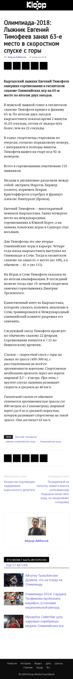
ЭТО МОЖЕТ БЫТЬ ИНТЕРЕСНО (26, 560)
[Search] (67, 5)
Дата (48, 663)
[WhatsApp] (43, 66)
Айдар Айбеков (17, 57)
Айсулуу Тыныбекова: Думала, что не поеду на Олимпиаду (43, 580)
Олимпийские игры (50, 441)
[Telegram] (35, 66)
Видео (38, 663)
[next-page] (12, 635)
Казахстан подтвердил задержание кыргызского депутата (19, 486)
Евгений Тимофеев (26, 436)
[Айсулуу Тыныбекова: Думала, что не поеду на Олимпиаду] (13, 580)
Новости (12, 663)
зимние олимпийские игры (21, 441)
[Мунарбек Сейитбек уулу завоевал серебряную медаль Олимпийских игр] (13, 621)
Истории (26, 663)
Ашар (39, 667)
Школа (59, 663)
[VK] (26, 66)
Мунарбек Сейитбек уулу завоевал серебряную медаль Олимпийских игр (44, 621)
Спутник (28, 667)
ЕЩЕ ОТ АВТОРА (17, 565)
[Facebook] (8, 66)
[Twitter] (17, 66)
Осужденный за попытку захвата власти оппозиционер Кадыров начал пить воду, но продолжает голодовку (53, 492)
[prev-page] (6, 635)
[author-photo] (36, 535)
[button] (6, 5)
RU (48, 667)
